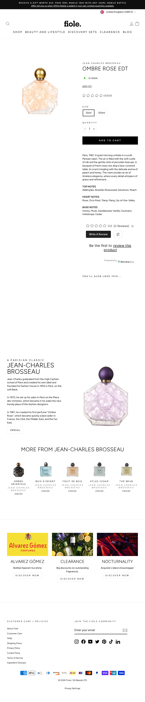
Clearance (110, 32)
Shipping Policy (14, 643)
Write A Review (98, 234)
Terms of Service (15, 658)
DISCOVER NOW (27, 575)
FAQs (9, 638)
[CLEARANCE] (72, 544)
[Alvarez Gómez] (27, 544)
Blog (127, 32)
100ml (101, 112)
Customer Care (14, 633)
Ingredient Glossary (16, 662)
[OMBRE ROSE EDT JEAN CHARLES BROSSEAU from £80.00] (91, 306)
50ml (88, 112)
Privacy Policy (13, 648)
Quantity (89, 122)
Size (85, 106)
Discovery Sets (82, 32)
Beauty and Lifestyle (45, 32)
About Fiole (12, 628)
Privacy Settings (72, 688)
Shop (17, 32)
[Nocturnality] (117, 544)
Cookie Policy (13, 653)
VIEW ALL (15, 430)
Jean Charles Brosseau (101, 63)
